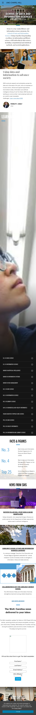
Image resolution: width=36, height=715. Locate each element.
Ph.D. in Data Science (8, 420)
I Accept (18, 711)
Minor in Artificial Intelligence (11, 370)
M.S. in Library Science (9, 401)
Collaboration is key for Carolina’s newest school (18, 588)
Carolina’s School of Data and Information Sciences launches (18, 549)
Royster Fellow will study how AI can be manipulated (18, 513)
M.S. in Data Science (8, 389)
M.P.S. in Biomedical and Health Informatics (15, 408)
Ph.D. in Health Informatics (10, 426)
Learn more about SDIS (16, 98)
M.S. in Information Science (10, 395)
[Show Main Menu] (3, 2)
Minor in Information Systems (11, 377)
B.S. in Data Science (8, 358)
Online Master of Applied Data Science (13, 414)
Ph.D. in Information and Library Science (14, 432)
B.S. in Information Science (10, 364)
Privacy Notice (17, 708)
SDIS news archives (18, 601)
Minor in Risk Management (10, 383)
